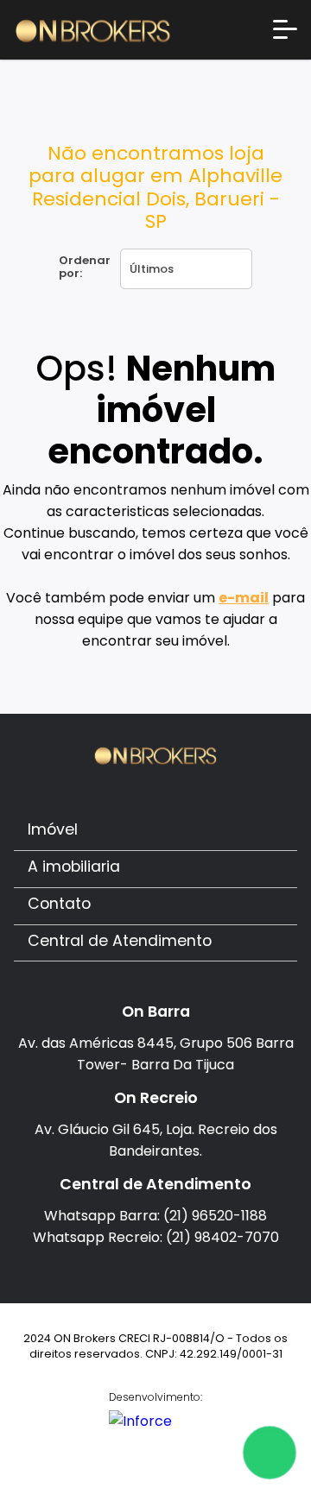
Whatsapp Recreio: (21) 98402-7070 (156, 1237)
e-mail (244, 598)
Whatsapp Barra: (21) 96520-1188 (155, 1216)
